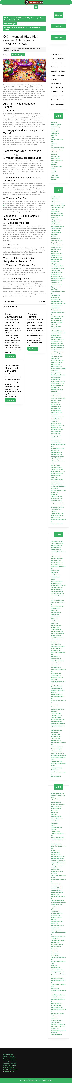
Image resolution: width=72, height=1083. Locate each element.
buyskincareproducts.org (58, 755)
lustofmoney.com (56, 1022)
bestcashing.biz (55, 656)
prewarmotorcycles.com (58, 585)
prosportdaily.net (56, 410)
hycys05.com (55, 894)
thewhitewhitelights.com (58, 690)
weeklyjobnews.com (57, 997)
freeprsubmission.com (58, 425)
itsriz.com (54, 829)
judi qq (53, 137)
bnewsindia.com (56, 431)
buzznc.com (54, 492)
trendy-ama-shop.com (57, 417)
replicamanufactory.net (58, 333)
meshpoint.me (55, 850)
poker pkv (54, 135)
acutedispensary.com (57, 978)
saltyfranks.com (56, 612)
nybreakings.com (56, 459)
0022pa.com (54, 619)
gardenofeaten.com (57, 892)
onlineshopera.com (57, 241)
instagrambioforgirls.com (58, 902)
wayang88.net (55, 358)
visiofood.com (55, 421)
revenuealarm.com (56, 509)
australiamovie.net (56, 545)
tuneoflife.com (55, 1028)
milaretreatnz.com (56, 625)
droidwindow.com (56, 423)
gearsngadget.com (56, 320)
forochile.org (54, 642)
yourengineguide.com (57, 457)
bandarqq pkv (55, 131)
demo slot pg (55, 177)
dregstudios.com (56, 635)
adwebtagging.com (56, 1003)
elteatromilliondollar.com (58, 861)
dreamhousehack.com (58, 471)
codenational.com (56, 500)
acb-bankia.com (56, 946)
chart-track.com (56, 644)
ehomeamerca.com (57, 272)
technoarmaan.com (57, 484)
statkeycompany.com (57, 600)
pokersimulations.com (57, 331)
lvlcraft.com (54, 289)
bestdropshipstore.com (58, 278)
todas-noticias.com (57, 819)
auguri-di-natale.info (57, 558)
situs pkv (53, 143)
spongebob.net (55, 852)
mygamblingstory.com (57, 793)
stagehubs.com (55, 197)
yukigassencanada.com (58, 303)
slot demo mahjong (57, 150)
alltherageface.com (57, 498)
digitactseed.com (56, 287)
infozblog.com (55, 665)
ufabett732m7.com (56, 419)
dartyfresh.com (55, 243)
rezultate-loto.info (56, 335)
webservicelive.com (57, 524)
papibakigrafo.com (56, 730)
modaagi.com (55, 627)
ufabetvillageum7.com (57, 352)
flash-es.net (54, 949)
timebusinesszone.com (58, 1024)
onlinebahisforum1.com (58, 205)
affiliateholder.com (56, 1034)
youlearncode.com (56, 259)
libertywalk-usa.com (57, 543)
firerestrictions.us (56, 659)
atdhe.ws (53, 692)
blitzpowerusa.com (56, 890)
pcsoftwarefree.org (56, 247)
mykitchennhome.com (58, 719)
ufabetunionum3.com (57, 345)
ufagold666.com (56, 427)
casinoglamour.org (56, 768)
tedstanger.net (55, 387)
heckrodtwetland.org (57, 694)
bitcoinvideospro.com (57, 837)
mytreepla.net (55, 329)
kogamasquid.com (56, 761)
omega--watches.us (57, 562)
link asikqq (54, 162)
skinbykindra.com (56, 496)
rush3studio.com (56, 808)
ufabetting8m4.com (57, 343)
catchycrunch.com (56, 220)
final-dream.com (56, 404)
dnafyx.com (54, 251)
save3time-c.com (56, 575)
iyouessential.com (56, 255)
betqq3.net (54, 711)
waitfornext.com (56, 396)
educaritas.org (55, 230)
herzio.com (54, 812)
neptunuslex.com (56, 556)
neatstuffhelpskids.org (57, 638)
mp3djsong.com (56, 549)
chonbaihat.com (56, 667)
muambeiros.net (56, 663)
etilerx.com (54, 370)
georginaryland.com (57, 686)
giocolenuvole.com (56, 253)
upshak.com (54, 951)
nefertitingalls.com (56, 224)
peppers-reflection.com (58, 1026)
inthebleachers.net (56, 751)
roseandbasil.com (56, 688)
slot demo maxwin (56, 166)
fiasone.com (54, 923)
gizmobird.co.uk (56, 547)
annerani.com (55, 614)
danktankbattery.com (57, 925)
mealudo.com (55, 928)
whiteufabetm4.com (57, 362)
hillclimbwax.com (56, 1016)
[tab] (36, 7)
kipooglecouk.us (56, 717)
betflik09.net (54, 234)
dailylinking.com (56, 249)
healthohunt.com (56, 377)
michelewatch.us (56, 560)
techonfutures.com (56, 440)
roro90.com (54, 810)
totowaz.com (55, 988)
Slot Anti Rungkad (10, 24)
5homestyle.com (56, 776)
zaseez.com (54, 218)
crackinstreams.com (57, 316)
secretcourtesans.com (58, 203)
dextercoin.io (55, 770)
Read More (11, 356)
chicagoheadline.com (57, 207)
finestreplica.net (55, 373)
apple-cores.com (56, 740)
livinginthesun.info (56, 827)
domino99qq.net (56, 802)
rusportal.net (54, 823)
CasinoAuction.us (56, 715)
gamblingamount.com (57, 1014)
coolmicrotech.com (57, 469)
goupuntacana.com (57, 213)
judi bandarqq (55, 133)
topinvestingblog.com (57, 606)
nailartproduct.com (56, 285)
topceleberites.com (57, 341)
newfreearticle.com (57, 888)
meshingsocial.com (57, 913)
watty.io (53, 825)
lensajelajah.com (56, 232)
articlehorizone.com (57, 306)
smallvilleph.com (56, 629)
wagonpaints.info (56, 394)
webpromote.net (56, 673)
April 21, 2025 (10, 48)
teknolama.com (55, 869)
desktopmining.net (56, 749)
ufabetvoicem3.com (57, 354)
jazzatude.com (55, 617)
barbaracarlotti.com (57, 747)
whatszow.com (55, 270)
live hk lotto (54, 175)
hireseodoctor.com (56, 322)
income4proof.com (56, 228)
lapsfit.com (54, 324)
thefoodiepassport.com (58, 723)
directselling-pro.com (57, 507)
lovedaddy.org (55, 938)
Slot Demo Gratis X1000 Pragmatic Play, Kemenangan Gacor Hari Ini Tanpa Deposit (24, 19)
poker (5, 1054)
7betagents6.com (56, 310)
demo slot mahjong (57, 160)
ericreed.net (54, 705)
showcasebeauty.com (57, 593)
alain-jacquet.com (56, 844)
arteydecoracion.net (57, 677)
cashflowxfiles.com (57, 904)
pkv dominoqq (55, 127)
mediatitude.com (56, 583)
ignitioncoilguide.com (57, 513)
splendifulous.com (56, 337)
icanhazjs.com (55, 732)
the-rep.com (54, 610)
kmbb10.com (55, 907)
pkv (52, 141)
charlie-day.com (56, 930)
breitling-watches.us (57, 564)
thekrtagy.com (55, 465)
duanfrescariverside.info (58, 368)
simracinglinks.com (57, 587)
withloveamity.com (56, 257)
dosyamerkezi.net (56, 589)
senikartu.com (55, 821)
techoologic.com (56, 442)
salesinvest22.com (56, 412)
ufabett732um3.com (57, 389)
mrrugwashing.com (57, 944)
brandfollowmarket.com (58, 995)
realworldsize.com (56, 867)
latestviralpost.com (56, 886)
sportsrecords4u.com (57, 339)
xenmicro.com (55, 238)
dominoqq (54, 154)
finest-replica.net (56, 406)
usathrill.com (55, 450)
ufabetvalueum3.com (57, 347)
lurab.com (54, 511)
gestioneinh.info (55, 408)
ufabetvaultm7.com (57, 350)
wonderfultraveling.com (58, 646)
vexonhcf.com (55, 577)
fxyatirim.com (55, 261)
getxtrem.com (55, 909)
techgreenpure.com (57, 276)
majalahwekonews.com (58, 795)
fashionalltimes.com (57, 480)
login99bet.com (55, 201)
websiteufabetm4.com (57, 360)
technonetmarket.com (57, 385)
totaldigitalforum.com (57, 482)
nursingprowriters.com (58, 972)
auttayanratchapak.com (58, 856)
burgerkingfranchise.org (58, 863)
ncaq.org (53, 236)
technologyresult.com (57, 266)
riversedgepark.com (57, 215)
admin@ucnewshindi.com (26, 48)
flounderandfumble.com (58, 375)
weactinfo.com (55, 911)
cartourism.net (55, 738)
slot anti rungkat (8, 1065)
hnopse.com (54, 1018)
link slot (53, 168)
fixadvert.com (55, 570)
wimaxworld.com (56, 650)
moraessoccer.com (57, 640)
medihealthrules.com (57, 448)
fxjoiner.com (54, 494)
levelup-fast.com (56, 327)
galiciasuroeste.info (57, 631)
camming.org (55, 209)
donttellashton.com (56, 806)
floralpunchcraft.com (57, 921)
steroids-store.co (56, 675)
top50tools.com (55, 608)
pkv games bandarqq (57, 148)
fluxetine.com (55, 707)
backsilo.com (55, 953)
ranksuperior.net (56, 1005)
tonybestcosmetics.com (58, 490)
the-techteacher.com (57, 473)
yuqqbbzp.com (55, 308)
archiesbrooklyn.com (57, 661)
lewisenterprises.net (57, 245)
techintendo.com (56, 274)
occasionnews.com (57, 1020)
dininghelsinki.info (56, 366)
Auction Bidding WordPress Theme (31, 1080)
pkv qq (53, 129)
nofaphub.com (55, 222)
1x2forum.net (55, 199)
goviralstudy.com (56, 736)
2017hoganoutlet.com (57, 798)
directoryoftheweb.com (58, 804)
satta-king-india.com (57, 301)
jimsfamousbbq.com (57, 541)
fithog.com (54, 679)
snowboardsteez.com (57, 900)
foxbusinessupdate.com (58, 936)
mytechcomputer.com (57, 515)
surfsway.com (55, 282)
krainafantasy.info (56, 816)
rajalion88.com (55, 211)
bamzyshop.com (56, 436)
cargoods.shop (55, 831)
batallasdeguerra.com (57, 633)
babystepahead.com (57, 1007)
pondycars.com (55, 438)
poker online (54, 152)
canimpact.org (55, 734)
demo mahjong (55, 158)
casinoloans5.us (56, 713)
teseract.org (54, 415)
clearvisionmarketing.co (58, 398)
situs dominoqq (55, 156)
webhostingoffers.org (57, 268)
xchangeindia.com (56, 467)
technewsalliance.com (57, 383)
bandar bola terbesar (57, 139)
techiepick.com (55, 433)
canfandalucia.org (56, 454)
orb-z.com (54, 873)
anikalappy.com (55, 364)
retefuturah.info (55, 379)
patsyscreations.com (57, 226)
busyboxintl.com (56, 854)
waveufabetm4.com (57, 356)
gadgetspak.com (56, 318)
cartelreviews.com (56, 280)
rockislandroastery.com (58, 505)
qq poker (15, 1069)
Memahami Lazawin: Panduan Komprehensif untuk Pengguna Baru (58, 100)
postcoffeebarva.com (57, 858)
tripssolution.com (56, 299)
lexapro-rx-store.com (57, 753)
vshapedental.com (56, 452)
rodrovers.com (55, 297)
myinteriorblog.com (57, 429)
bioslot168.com (55, 517)
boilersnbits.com (56, 884)
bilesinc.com (55, 623)
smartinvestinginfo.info (58, 381)
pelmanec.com (55, 800)
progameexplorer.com (57, 503)
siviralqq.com (55, 955)
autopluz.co (54, 573)
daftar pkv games (56, 125)
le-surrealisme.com (57, 591)
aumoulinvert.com (56, 721)
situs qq (53, 171)
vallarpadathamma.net (57, 865)
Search (58, 15)
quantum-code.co (56, 400)
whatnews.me (55, 402)
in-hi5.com (54, 814)
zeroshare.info (55, 621)
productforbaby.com (57, 871)
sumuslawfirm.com (57, 970)
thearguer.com (55, 915)
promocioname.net (56, 648)
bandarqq (54, 122)
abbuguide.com (55, 264)
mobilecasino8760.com (58, 709)
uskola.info (54, 391)
